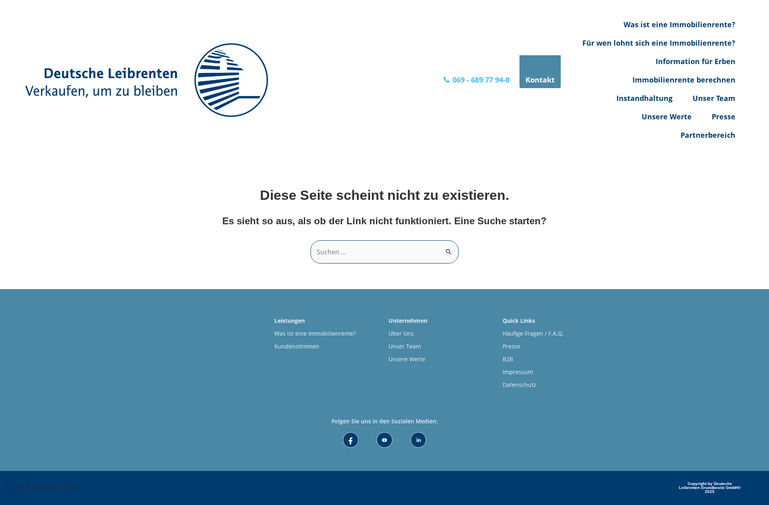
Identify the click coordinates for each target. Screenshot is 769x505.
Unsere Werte (667, 116)
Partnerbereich (707, 135)
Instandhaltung (644, 98)
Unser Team (714, 98)
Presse (723, 116)
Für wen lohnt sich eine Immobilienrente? (658, 43)
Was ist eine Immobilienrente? (679, 24)
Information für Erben (695, 61)
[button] (17, 487)
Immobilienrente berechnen (683, 80)
